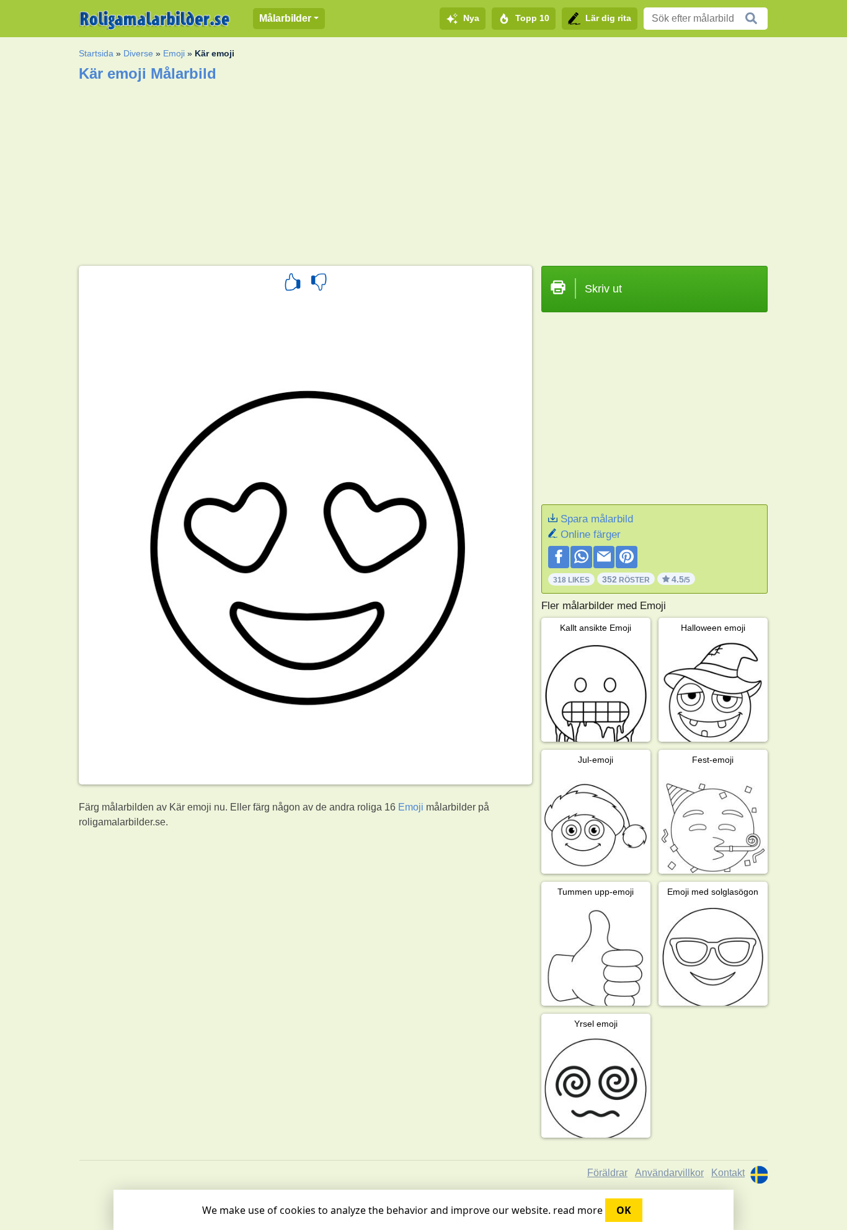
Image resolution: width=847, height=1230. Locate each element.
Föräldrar (607, 1172)
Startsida (96, 53)
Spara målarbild (597, 519)
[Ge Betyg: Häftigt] (293, 284)
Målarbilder (285, 18)
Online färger (591, 534)
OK (623, 1210)
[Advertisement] (423, 170)
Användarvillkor (669, 1172)
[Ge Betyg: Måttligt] (319, 284)
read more (578, 1210)
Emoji (174, 53)
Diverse (138, 53)
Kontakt (728, 1172)
